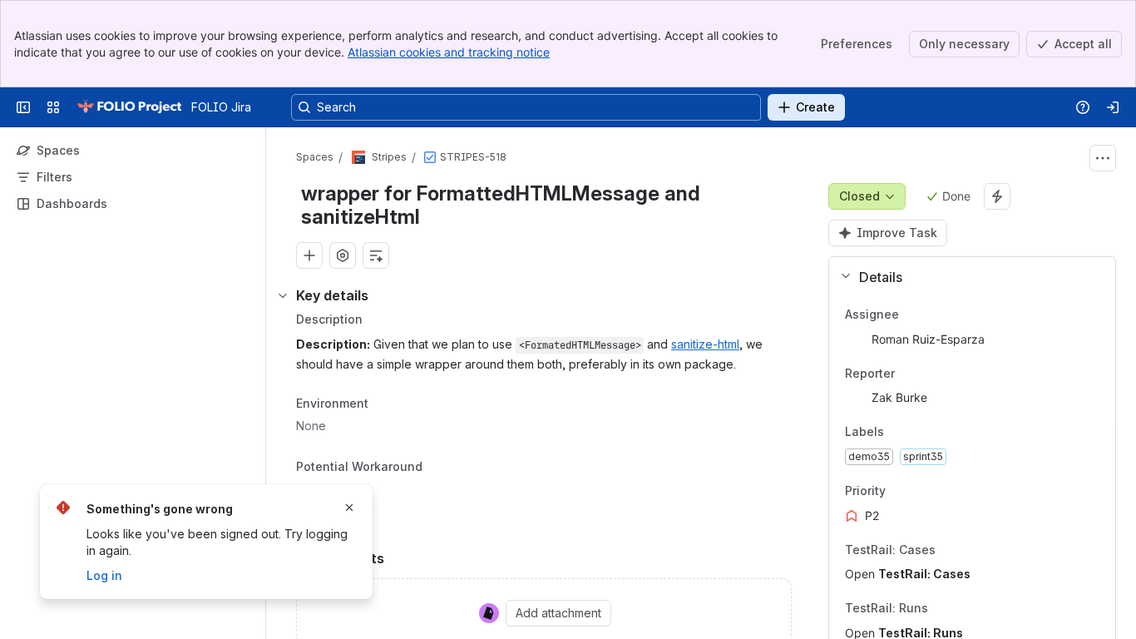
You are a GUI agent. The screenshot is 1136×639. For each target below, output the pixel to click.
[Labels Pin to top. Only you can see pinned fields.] (920, 432)
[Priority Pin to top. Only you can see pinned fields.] (922, 491)
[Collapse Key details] (283, 295)
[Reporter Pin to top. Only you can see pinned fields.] (931, 373)
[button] (965, 277)
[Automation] (997, 196)
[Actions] (1102, 158)
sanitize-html (705, 344)
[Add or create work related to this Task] (309, 255)
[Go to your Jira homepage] (129, 107)
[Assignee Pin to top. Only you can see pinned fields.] (935, 314)
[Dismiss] (349, 508)
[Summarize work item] (376, 255)
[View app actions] (342, 255)
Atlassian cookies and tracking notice (449, 52)
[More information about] (432, 468)
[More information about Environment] (385, 404)
